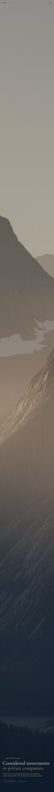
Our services (9, 781)
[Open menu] (49, 2)
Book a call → (24, 781)
